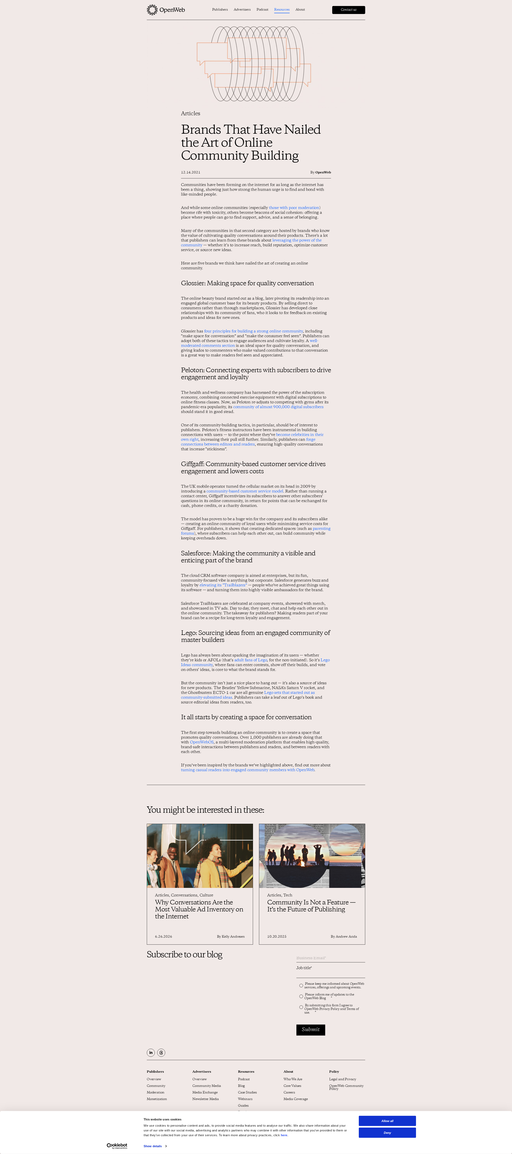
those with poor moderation (294, 208)
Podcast (262, 9)
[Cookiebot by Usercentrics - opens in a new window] (117, 1146)
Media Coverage (296, 1099)
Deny (387, 1132)
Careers (289, 1092)
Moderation (155, 1092)
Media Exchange (204, 1092)
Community (156, 1086)
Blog (241, 1086)
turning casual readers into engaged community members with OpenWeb (247, 770)
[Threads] (161, 1053)
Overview (154, 1079)
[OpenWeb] (166, 9)
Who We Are (293, 1079)
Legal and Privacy (342, 1079)
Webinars (245, 1099)
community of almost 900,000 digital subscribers (278, 407)
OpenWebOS (201, 742)
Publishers (220, 9)
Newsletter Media (205, 1099)
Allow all (387, 1121)
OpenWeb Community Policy (346, 1088)
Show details (153, 1146)
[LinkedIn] (151, 1053)
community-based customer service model (244, 491)
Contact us (348, 10)
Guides (243, 1105)
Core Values (292, 1086)
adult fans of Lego (250, 660)
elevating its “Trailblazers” (223, 585)
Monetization (157, 1099)
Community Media (206, 1086)
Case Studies (247, 1092)
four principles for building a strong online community (253, 331)
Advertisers (242, 9)
